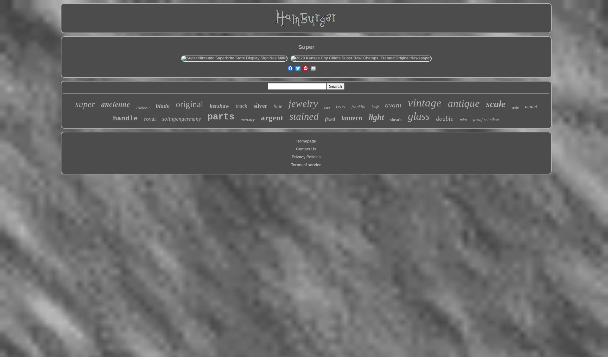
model (531, 106)
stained (304, 116)
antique (464, 103)
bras (340, 106)
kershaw (219, 106)
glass (419, 116)
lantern (351, 118)
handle (125, 118)
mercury (248, 119)
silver (260, 105)
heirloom (142, 107)
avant (393, 105)
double (444, 118)
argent (272, 117)
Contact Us (306, 149)
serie (515, 107)
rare (327, 107)
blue (278, 106)
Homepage (306, 141)
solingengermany (181, 119)
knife (375, 107)
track (241, 106)
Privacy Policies (306, 157)
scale (495, 104)
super (85, 104)
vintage (424, 103)
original (189, 104)
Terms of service (306, 165)
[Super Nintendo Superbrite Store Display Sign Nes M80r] (234, 58)
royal (150, 119)
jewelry (303, 103)
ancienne (115, 104)
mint (463, 120)
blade (162, 105)
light (376, 117)
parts (220, 117)
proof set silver (486, 119)
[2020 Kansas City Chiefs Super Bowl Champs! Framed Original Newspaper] (361, 58)
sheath (396, 119)
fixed (330, 119)
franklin (358, 106)
